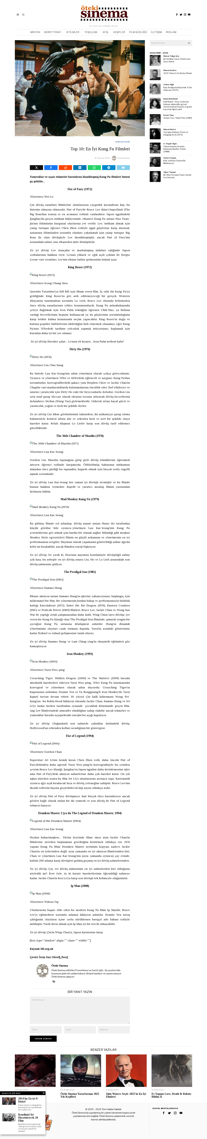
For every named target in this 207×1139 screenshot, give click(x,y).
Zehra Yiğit (168, 84)
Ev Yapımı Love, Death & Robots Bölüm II (171, 1095)
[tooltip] (177, 14)
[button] (189, 43)
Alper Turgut (169, 172)
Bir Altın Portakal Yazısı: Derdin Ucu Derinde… (177, 176)
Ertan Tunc (168, 115)
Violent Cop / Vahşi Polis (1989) (177, 118)
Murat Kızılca (169, 70)
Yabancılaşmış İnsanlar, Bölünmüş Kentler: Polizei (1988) (174, 149)
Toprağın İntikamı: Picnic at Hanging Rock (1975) (175, 133)
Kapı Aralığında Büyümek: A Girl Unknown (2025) (177, 88)
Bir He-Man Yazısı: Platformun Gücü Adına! (176, 60)
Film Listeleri (122, 142)
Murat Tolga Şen (171, 56)
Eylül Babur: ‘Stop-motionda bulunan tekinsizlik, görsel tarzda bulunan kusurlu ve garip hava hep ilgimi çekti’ (177, 105)
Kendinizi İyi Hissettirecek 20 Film (28, 1117)
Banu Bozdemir (170, 99)
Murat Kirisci (169, 129)
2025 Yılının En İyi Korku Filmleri (177, 73)
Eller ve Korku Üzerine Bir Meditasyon (174, 162)
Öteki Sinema (123, 158)
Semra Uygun (169, 158)
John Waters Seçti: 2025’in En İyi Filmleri (126, 1095)
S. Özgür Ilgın (170, 143)
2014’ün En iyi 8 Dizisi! (27, 1100)
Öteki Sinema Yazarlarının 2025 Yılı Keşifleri (79, 1095)
